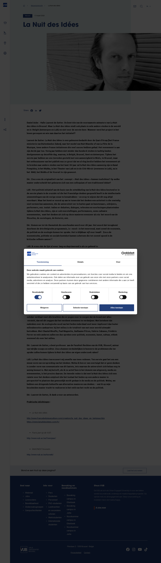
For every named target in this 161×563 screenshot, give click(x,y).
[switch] (66, 297)
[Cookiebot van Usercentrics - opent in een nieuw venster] (123, 253)
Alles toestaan (116, 308)
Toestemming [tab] (43, 262)
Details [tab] (80, 262)
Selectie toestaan (80, 308)
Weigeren (44, 308)
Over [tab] (118, 262)
